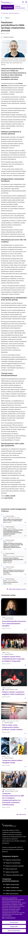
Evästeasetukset (14, 922)
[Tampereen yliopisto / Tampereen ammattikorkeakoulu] (8, 2)
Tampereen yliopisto (8, 7)
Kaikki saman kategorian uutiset (17, 589)
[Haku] (22, 2)
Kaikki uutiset (22, 814)
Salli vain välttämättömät (14, 930)
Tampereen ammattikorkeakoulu (20, 7)
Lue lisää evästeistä (9, 918)
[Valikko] (25, 2)
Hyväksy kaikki (14, 926)
